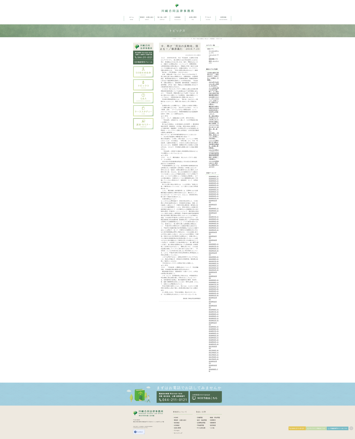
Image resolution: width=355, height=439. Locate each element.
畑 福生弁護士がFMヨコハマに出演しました (214, 117)
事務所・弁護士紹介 (180, 420)
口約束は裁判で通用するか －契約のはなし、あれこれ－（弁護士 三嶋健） (213, 76)
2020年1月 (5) (214, 295)
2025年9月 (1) (214, 189)
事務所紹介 (146, 22)
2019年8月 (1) (214, 309)
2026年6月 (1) (214, 178)
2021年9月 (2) (214, 257)
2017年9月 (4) (214, 350)
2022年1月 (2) (214, 250)
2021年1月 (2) (214, 270)
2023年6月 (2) (214, 219)
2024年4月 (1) (214, 210)
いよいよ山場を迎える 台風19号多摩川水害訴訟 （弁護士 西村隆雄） (214, 144)
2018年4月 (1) (214, 337)
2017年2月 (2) (214, 359)
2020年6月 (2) (214, 286)
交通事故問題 (162, 39)
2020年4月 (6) (214, 289)
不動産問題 (162, 46)
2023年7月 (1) (214, 217)
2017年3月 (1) (214, 357)
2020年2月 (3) (214, 293)
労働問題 (162, 26)
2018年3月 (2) (214, 340)
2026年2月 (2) (214, 185)
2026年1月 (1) (214, 187)
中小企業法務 (162, 53)
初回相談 (162, 22)
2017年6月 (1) (214, 352)
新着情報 (212, 59)
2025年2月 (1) (214, 196)
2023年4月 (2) (214, 223)
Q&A (208, 48)
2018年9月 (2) (214, 326)
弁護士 (147, 26)
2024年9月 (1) (214, 208)
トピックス (186, 38)
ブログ (180, 38)
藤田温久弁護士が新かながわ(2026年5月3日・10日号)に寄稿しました (214, 110)
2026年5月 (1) (214, 181)
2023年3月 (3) (214, 225)
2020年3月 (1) (214, 291)
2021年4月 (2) (214, 268)
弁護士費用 (177, 428)
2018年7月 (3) (214, 331)
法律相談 (177, 22)
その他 (162, 57)
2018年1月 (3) (214, 344)
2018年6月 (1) (214, 333)
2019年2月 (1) (214, 318)
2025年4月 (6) (214, 194)
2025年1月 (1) (214, 198)
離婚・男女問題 (162, 29)
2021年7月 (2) (214, 261)
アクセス (177, 430)
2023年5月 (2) (214, 221)
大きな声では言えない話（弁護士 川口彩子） (214, 83)
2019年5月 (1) (214, 316)
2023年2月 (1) (214, 227)
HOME (174, 38)
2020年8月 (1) (214, 282)
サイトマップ (178, 433)
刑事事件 (162, 36)
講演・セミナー (214, 61)
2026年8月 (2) (214, 176)
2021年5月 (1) (214, 265)
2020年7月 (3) (214, 284)
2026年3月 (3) (214, 183)
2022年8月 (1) (214, 244)
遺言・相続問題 (162, 32)
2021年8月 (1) (214, 259)
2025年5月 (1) (214, 191)
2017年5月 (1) (214, 354)
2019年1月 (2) (214, 320)
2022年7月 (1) (214, 246)
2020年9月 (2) (214, 280)
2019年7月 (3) (214, 312)
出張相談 (177, 26)
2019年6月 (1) (214, 314)
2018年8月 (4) (214, 329)
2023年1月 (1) (214, 230)
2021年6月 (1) (214, 263)
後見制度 (162, 50)
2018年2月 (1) (214, 342)
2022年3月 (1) (214, 248)
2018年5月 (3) (214, 335)
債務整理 (162, 43)
